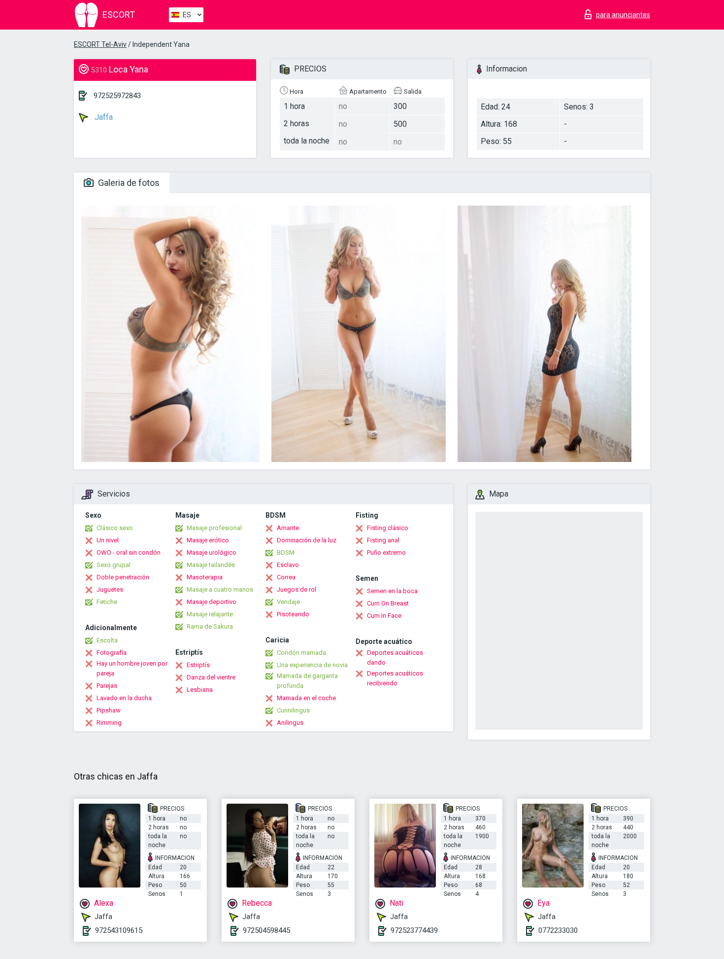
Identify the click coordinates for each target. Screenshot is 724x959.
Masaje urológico (211, 552)
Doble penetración (123, 577)
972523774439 (414, 930)
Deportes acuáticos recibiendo (395, 678)
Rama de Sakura (210, 626)
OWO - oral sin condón (129, 552)
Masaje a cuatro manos (220, 589)
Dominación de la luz (306, 540)
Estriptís (198, 665)
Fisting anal (383, 540)
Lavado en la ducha (124, 698)
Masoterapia (205, 577)
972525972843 (117, 95)
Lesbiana (200, 689)
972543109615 (118, 930)
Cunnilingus (293, 710)
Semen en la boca (392, 591)
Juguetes (110, 589)
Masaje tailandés (211, 564)
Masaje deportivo (211, 601)
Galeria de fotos (128, 183)
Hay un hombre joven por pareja (132, 668)
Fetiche (107, 601)
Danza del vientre (211, 677)
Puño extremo (386, 552)
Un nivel (108, 540)
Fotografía (112, 652)
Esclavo (288, 564)
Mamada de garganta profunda (307, 680)
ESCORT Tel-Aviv (100, 44)
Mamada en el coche (306, 698)
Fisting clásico (387, 528)
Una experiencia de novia (312, 665)
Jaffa (103, 117)
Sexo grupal (114, 564)
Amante (288, 528)
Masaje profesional (214, 528)
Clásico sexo (115, 528)
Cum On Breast (388, 603)
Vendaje (288, 601)
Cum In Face (384, 615)
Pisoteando (293, 614)
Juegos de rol (296, 589)
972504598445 (266, 930)
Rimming (109, 722)
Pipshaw (109, 710)
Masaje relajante (210, 614)
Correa (286, 577)
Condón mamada (301, 652)
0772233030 (558, 930)
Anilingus (290, 722)
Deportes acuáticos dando (395, 657)
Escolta (107, 640)
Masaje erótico (208, 540)
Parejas (107, 685)
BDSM (286, 552)
